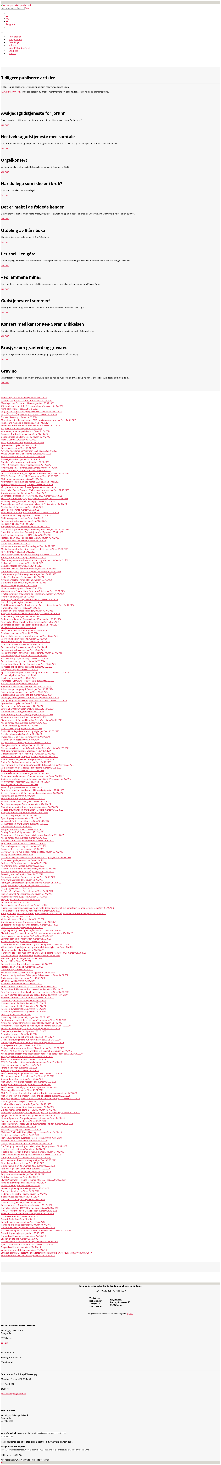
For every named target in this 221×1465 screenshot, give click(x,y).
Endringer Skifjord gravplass (24, 863)
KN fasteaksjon (18, 795)
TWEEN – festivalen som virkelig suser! (29, 1210)
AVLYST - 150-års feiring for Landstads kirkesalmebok (36, 1051)
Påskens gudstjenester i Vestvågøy (27, 871)
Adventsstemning (19, 585)
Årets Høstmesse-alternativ (23, 1059)
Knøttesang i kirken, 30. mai (24, 397)
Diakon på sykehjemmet (22, 563)
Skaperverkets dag (19, 1238)
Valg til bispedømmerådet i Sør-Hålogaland (31, 767)
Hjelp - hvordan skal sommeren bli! (27, 1244)
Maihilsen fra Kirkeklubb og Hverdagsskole (31, 1132)
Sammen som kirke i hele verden (26, 938)
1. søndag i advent (19, 1034)
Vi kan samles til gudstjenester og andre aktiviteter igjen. (38, 947)
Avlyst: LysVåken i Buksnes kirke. (26, 453)
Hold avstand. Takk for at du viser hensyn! (30, 910)
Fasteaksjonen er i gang (22, 966)
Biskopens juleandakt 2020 (23, 1031)
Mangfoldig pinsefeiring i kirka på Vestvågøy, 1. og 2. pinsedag (40, 1112)
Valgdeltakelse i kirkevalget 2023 (26, 742)
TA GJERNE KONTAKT (11, 91)
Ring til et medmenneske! (22, 1163)
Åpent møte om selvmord (22, 865)
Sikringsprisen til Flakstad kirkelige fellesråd (31, 720)
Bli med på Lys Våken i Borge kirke (27, 891)
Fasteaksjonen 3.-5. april (22, 874)
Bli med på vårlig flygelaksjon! (24, 941)
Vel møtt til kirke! (18, 627)
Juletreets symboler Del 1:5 (23, 1011)
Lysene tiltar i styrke (20, 445)
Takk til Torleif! (18, 1219)
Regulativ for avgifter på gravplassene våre (31, 411)
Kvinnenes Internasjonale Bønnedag (28, 546)
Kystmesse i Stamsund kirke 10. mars (28, 680)
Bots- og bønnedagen (21, 1065)
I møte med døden (19, 1067)
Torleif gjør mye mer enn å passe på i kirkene (32, 1042)
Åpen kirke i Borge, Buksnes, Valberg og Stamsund (35, 490)
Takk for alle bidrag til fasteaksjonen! (28, 868)
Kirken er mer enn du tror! (23, 456)
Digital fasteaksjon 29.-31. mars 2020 (28, 1165)
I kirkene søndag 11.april (22, 950)
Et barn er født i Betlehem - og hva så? (29, 986)
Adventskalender (18, 448)
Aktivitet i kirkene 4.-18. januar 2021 (27, 997)
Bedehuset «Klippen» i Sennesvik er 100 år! (31, 619)
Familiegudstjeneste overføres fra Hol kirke (31, 1137)
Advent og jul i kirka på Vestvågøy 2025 (29, 451)
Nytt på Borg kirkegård (21, 602)
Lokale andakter (18, 1126)
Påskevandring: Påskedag (23, 650)
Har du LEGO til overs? (21, 608)
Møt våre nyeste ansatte (22, 479)
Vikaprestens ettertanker (22, 829)
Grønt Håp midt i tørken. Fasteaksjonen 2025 (32, 532)
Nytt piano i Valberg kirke (23, 1199)
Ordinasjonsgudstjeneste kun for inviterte (30, 1039)
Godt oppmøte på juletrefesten (25, 436)
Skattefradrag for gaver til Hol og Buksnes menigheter (37, 933)
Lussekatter (16, 902)
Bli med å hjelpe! (18, 675)
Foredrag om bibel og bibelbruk (26, 1171)
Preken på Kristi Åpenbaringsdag (26, 894)
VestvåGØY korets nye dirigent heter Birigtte (32, 851)
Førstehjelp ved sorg (20, 459)
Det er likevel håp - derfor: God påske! (28, 664)
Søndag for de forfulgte (22, 832)
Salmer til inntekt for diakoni (24, 1140)
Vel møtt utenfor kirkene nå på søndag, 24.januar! (34, 994)
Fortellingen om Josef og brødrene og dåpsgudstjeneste (37, 605)
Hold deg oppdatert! (20, 1070)
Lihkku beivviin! (18, 980)
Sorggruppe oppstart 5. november (27, 1056)
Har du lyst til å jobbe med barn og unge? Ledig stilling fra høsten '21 (43, 952)
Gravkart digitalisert (20, 1191)
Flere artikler (15, 36)
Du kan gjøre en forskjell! (22, 1101)
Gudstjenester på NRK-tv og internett (28, 574)
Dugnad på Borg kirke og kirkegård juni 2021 (32, 930)
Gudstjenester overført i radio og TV (28, 753)
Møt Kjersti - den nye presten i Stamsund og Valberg (35, 1095)
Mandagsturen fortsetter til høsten (27, 403)
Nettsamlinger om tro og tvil (24, 846)
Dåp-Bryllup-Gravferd (19, 48)
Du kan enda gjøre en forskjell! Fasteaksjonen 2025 (35, 529)
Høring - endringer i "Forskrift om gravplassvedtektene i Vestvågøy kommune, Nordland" (53, 913)
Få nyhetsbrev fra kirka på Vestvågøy (28, 487)
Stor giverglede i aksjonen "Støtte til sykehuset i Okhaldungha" (40, 1098)
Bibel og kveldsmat (19, 633)
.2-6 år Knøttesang (19, 725)
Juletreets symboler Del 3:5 (23, 1006)
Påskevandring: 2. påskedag (24, 521)
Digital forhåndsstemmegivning (26, 762)
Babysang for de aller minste (24, 434)
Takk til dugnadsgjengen (22, 1233)
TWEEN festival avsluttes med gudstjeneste (31, 1062)
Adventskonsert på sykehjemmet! (26, 1205)
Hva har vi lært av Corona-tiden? (26, 1104)
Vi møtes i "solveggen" (21, 1129)
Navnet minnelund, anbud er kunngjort (29, 807)
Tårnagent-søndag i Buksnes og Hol (28, 877)
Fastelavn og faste (19, 1177)
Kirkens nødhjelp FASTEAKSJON (25, 801)
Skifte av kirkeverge (20, 509)
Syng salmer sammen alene (23, 1121)
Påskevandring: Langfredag (24, 655)
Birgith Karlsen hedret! (21, 428)
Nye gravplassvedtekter (22, 879)
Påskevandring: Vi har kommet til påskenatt (31, 652)
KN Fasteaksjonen (19, 784)
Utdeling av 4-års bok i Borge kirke (27, 1037)
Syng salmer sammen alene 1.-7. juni (28, 1115)
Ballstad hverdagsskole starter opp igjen (30, 731)
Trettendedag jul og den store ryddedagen (31, 571)
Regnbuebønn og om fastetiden (26, 804)
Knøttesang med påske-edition (25, 422)
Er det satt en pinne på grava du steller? (29, 924)
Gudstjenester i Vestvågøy (23, 978)
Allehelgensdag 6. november (24, 837)
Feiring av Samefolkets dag (23, 557)
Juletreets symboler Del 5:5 (23, 1000)
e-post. (130, 1313)
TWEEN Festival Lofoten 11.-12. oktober (29, 476)
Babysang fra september (22, 849)
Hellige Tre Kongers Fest (22, 577)
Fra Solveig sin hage (20, 1135)
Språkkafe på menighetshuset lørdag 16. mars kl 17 (35, 672)
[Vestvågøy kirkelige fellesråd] (16, 5)
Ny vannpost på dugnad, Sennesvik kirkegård (32, 835)
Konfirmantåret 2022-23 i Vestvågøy (28, 1255)
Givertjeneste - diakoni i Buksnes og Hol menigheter (35, 944)
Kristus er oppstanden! (21, 958)
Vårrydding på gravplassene (24, 638)
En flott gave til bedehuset (23, 1222)
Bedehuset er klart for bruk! (24, 1194)
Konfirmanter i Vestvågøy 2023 (25, 781)
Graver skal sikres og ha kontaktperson (29, 636)
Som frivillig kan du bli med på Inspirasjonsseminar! (35, 992)
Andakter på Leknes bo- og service (27, 484)
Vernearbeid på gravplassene (24, 823)
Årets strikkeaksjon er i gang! (24, 692)
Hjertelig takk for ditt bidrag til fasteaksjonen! (32, 1151)
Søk (27, 8)
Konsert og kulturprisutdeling (25, 1188)
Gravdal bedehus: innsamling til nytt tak (29, 1241)
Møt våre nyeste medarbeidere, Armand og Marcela (35, 560)
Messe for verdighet (20, 1185)
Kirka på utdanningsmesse (23, 1182)
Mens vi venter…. (18, 439)
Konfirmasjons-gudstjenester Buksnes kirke (31, 1073)
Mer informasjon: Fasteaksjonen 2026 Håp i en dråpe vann (38, 420)
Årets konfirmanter (19, 408)
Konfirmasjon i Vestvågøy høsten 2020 (29, 1087)
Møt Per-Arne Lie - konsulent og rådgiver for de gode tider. (39, 1093)
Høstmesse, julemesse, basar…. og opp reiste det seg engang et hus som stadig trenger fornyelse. (57, 908)
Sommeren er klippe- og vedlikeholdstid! (30, 624)
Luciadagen (16, 1014)
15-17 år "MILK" (18, 551)
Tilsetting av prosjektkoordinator (26, 400)
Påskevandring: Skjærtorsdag (24, 658)
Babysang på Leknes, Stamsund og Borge (30, 613)
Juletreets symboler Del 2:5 (23, 1008)
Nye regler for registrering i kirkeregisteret (31, 1022)
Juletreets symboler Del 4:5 (23, 1003)
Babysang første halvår (22, 565)
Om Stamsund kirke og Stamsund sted (29, 922)
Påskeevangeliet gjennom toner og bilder (30, 955)
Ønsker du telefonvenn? (22, 1079)
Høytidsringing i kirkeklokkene (25, 526)
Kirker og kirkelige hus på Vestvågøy (28, 501)
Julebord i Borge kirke (21, 1202)
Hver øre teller (17, 596)
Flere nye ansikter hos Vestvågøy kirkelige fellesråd (35, 748)
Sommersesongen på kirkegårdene (27, 1107)
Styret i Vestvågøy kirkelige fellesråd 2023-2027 (33, 1179)
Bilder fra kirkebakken (21, 983)
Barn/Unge (14, 42)
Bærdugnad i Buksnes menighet (26, 1084)
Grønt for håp (17, 969)
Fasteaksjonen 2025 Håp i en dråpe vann (30, 537)
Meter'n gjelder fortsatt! (22, 1090)
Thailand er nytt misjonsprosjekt (26, 515)
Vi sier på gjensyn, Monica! (23, 919)
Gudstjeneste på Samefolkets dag (26, 694)
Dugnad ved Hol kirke (21, 1247)
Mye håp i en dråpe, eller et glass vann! (29, 414)
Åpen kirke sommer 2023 (22, 770)
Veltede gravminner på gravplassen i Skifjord (32, 809)
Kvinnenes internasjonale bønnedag (28, 972)
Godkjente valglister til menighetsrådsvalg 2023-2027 (36, 779)
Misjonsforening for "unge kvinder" (27, 1076)
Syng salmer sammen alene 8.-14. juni (28, 1109)
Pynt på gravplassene (21, 818)
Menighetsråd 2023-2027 (22, 745)
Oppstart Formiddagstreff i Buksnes (28, 1227)
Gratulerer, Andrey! (19, 1216)
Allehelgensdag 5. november (24, 722)
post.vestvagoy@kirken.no (13, 1393)
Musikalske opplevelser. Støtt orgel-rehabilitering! (34, 549)
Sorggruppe (16, 888)
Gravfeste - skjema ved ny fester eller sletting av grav (36, 857)
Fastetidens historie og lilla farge (26, 686)
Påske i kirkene (18, 523)
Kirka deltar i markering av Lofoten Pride (30, 512)
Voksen (12, 45)
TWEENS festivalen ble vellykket (26, 465)
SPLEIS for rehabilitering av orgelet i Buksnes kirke (35, 473)
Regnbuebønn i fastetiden (23, 1174)
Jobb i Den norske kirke (22, 644)
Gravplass (13, 50)
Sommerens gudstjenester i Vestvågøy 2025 (31, 495)
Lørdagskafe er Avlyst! (21, 1045)
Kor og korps (17, 854)
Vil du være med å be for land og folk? (28, 1160)
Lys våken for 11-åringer (22, 711)
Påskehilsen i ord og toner (23, 661)
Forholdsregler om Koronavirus (25, 1168)
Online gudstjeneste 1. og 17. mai (26, 1143)
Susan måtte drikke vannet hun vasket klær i (32, 989)
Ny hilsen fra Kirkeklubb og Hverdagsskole (31, 1154)
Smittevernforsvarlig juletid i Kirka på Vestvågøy (33, 1020)
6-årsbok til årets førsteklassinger (27, 610)
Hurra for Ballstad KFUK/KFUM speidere (29, 1208)
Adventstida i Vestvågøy (22, 706)
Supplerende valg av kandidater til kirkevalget (32, 790)
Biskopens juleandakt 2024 (23, 582)
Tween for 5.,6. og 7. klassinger (25, 736)
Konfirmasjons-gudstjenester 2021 (27, 936)
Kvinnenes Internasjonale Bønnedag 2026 (30, 425)
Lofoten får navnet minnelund (25, 773)
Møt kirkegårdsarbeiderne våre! (26, 751)
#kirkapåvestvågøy (20, 1196)
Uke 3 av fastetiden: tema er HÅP (26, 535)
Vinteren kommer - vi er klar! (24, 717)
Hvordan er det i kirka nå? (23, 1149)
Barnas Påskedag (19, 417)
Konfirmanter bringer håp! (23, 798)
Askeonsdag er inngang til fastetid (27, 689)
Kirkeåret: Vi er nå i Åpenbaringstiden (28, 568)
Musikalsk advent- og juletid (24, 896)
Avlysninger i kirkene (20, 899)
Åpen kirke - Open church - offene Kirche (30, 622)
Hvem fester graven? (20, 616)
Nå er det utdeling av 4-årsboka (26, 470)
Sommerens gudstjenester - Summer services (32, 776)
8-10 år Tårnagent (19, 683)
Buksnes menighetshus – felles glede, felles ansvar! (35, 975)
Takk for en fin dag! (20, 739)
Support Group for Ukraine (23, 843)
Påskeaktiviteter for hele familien (26, 964)
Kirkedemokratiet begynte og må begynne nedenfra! (35, 1025)
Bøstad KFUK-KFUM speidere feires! (27, 840)
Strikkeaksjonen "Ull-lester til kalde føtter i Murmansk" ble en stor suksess (46, 1252)
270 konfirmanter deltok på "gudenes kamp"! (32, 406)
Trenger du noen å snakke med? (26, 1157)
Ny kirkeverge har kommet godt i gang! (29, 467)
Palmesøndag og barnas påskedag (27, 666)
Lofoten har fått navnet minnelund (27, 708)
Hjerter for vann (18, 678)
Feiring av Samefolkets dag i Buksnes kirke (31, 882)
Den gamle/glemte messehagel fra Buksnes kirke (34, 700)
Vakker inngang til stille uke (24, 1250)
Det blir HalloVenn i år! (21, 734)
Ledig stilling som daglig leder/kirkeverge (30, 554)
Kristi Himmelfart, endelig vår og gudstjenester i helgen (37, 1123)
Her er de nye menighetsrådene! (26, 1224)
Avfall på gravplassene (21, 787)
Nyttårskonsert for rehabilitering (26, 579)
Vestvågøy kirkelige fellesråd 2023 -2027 (30, 697)
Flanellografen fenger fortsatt (25, 462)
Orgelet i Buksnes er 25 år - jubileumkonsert (32, 793)
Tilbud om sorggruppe (21, 728)
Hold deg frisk (17, 916)
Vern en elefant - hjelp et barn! (25, 821)
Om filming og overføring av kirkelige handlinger (34, 1146)
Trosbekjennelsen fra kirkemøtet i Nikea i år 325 (34, 504)
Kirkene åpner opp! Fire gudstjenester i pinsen (33, 1118)
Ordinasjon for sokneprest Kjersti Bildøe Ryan (32, 1048)
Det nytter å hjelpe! (19, 669)
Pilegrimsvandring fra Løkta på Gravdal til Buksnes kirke (37, 765)
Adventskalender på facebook (25, 905)
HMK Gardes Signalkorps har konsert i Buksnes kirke (36, 1230)
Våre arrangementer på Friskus (25, 431)
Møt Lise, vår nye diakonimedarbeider (28, 1081)
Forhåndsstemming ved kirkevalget (27, 759)
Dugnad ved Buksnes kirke (23, 1236)
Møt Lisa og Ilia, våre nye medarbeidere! (29, 599)
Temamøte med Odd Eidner (23, 540)
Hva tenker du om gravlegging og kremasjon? (32, 593)
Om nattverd (16, 826)
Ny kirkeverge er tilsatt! (22, 518)
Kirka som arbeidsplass (21, 588)
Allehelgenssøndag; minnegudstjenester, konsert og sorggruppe (41, 1053)
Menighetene (15, 39)
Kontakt (12, 53)
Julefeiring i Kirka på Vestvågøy (25, 1017)
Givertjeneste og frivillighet (23, 493)
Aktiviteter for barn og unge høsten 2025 (30, 481)
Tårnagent (15, 543)
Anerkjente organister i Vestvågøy (27, 714)
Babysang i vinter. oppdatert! (24, 812)
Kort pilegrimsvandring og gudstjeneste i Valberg (34, 498)
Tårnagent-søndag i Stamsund (25, 885)
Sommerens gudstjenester (23, 860)
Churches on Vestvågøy (22, 927)
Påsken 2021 (16, 961)
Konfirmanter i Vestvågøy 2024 (25, 641)
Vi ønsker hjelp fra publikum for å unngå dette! (33, 591)
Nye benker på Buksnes (22, 507)
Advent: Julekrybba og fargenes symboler (30, 1028)
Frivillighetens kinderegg (22, 442)
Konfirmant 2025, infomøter (24, 630)
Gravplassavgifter (19, 815)
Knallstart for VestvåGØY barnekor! (27, 1213)
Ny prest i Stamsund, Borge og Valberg (29, 756)
